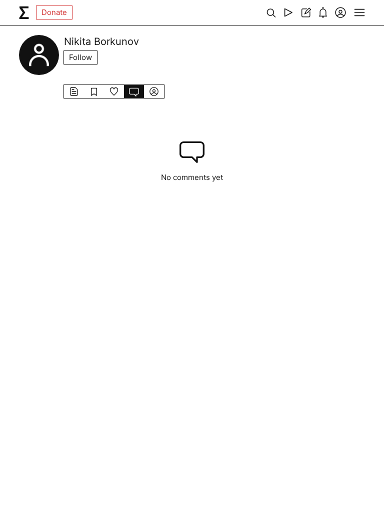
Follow (80, 57)
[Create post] (305, 12)
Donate (54, 12)
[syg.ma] (24, 12)
